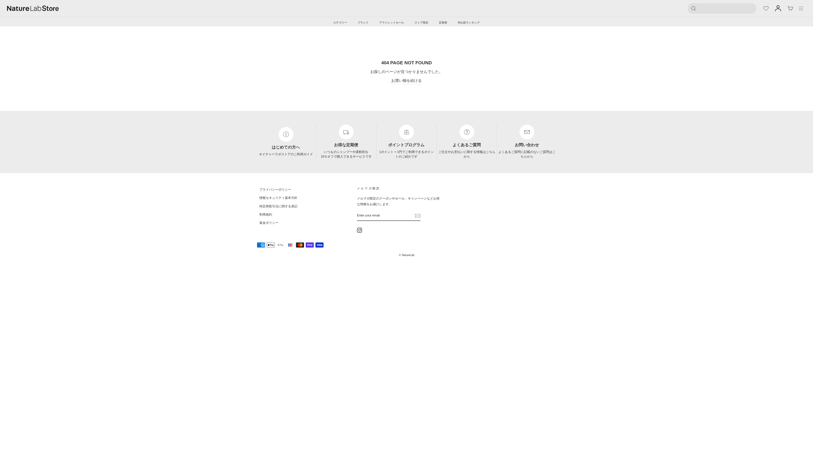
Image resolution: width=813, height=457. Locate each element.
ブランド (363, 22)
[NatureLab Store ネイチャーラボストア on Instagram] (359, 230)
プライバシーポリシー (275, 189)
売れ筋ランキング (469, 22)
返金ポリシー (268, 222)
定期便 (443, 22)
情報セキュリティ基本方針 (278, 198)
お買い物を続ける (406, 80)
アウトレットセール (391, 22)
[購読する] (417, 215)
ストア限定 (421, 22)
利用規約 (265, 214)
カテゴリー (340, 22)
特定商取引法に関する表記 (278, 206)
